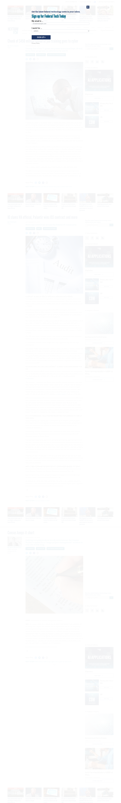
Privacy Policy (36, 43)
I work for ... (37, 28)
